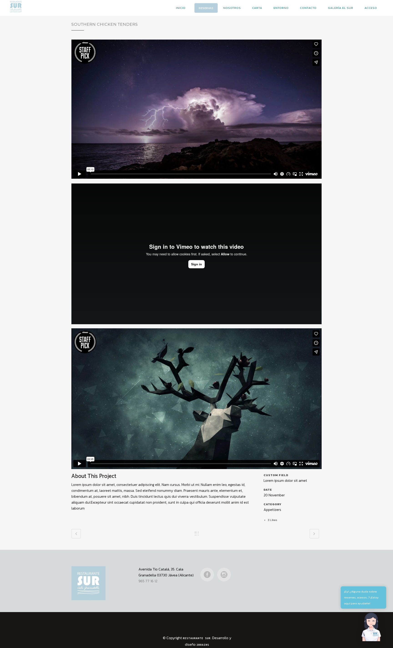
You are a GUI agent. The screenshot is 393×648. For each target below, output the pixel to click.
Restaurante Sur (197, 638)
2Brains (202, 644)
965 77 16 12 (148, 581)
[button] (371, 626)
